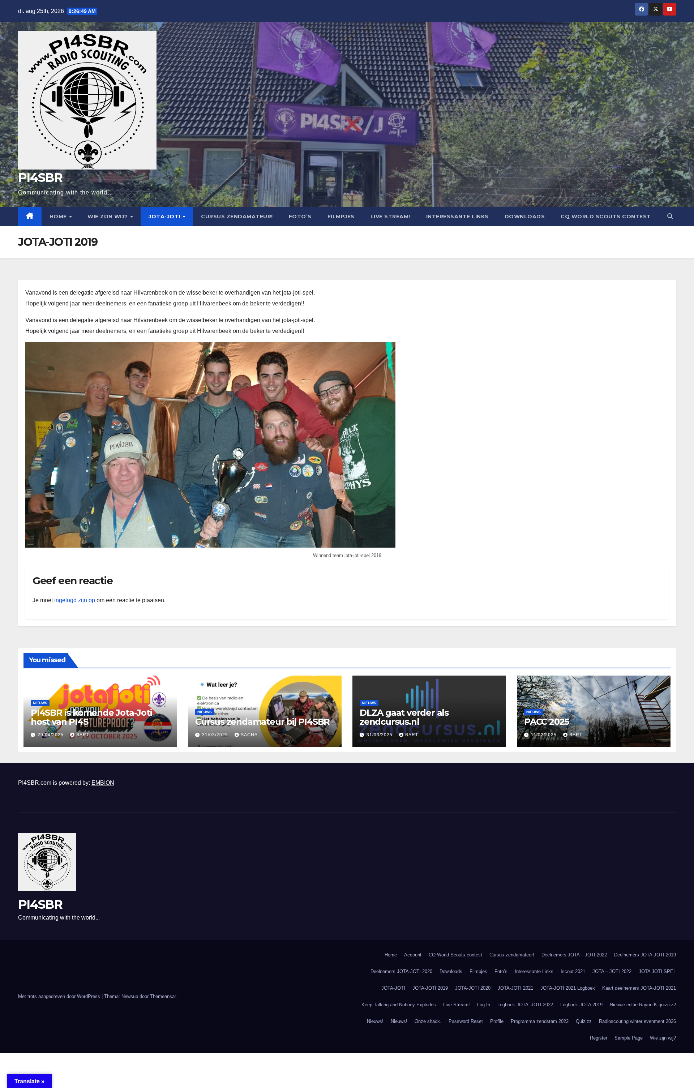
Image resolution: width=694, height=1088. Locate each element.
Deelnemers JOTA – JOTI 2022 (574, 955)
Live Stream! (390, 216)
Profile (497, 1021)
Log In (483, 1004)
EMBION (102, 783)
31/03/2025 (216, 734)
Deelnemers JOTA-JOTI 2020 (401, 971)
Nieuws (40, 703)
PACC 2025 (546, 721)
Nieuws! (375, 1021)
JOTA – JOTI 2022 (611, 971)
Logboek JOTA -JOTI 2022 (525, 1004)
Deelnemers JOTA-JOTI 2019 (645, 955)
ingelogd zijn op (74, 600)
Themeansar (163, 996)
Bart (82, 734)
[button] (670, 216)
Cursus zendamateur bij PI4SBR (262, 721)
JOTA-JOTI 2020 (472, 988)
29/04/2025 (51, 734)
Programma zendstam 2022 (540, 1021)
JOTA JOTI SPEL (657, 971)
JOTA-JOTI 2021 (515, 988)
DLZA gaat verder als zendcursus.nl (404, 717)
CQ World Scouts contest (606, 216)
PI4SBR (40, 177)
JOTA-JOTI (165, 216)
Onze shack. (428, 1021)
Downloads (525, 216)
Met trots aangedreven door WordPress (60, 996)
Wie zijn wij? (108, 216)
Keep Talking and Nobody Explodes (398, 1004)
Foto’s (300, 216)
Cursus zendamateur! (237, 216)
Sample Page (628, 1038)
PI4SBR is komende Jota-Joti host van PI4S (91, 717)
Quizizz (584, 1021)
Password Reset (466, 1021)
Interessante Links (457, 216)
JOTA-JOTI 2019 (430, 988)
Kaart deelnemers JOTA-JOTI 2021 (639, 988)
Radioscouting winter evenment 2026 (637, 1021)
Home (59, 216)
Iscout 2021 (573, 971)
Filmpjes (341, 216)
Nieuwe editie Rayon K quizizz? (643, 1004)
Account (412, 955)
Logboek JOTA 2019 (581, 1004)
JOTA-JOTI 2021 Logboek (567, 988)
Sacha (249, 734)
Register (598, 1038)
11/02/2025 (544, 734)
